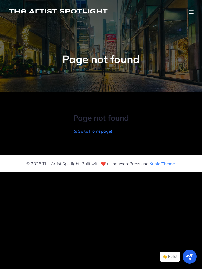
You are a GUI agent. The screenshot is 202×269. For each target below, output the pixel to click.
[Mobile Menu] (191, 11)
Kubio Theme (162, 163)
